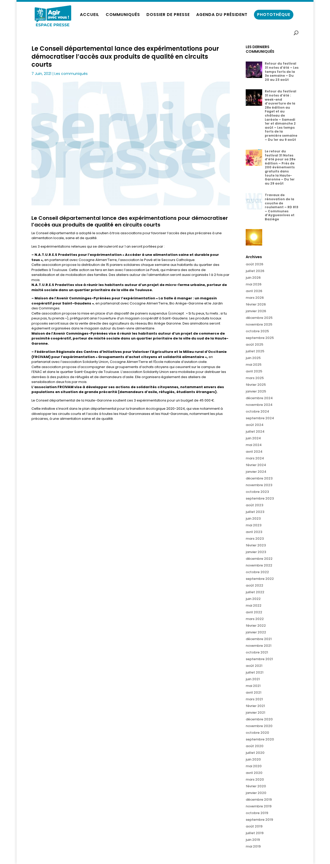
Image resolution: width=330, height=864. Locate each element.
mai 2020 (254, 766)
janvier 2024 (256, 471)
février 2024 (256, 464)
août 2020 (254, 746)
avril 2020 (254, 772)
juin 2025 (253, 357)
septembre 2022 (260, 578)
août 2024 (254, 424)
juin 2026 (253, 277)
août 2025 (254, 344)
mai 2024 (254, 444)
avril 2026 (254, 291)
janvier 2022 (256, 632)
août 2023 (254, 505)
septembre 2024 (260, 418)
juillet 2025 (255, 351)
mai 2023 (253, 525)
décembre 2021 (259, 638)
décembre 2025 (259, 317)
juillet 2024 (255, 431)
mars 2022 (255, 618)
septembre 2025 (260, 337)
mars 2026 (255, 297)
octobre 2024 (257, 411)
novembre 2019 (258, 806)
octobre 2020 (257, 732)
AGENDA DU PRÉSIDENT (222, 15)
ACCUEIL (89, 15)
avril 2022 (254, 612)
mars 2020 (255, 779)
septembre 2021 (259, 659)
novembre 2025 (259, 324)
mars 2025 (255, 378)
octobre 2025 (257, 331)
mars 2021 (254, 699)
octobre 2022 (257, 572)
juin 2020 (253, 759)
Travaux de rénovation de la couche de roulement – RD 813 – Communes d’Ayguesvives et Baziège (281, 207)
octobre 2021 (257, 652)
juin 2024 (253, 438)
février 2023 (256, 545)
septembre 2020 (260, 739)
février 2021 (255, 705)
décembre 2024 (259, 398)
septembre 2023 (260, 498)
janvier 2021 (255, 712)
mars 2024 (255, 458)
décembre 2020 (259, 719)
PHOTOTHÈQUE (273, 15)
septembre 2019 (259, 819)
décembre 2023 (259, 478)
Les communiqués (71, 73)
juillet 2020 (255, 752)
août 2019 (254, 826)
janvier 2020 (256, 792)
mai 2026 (253, 284)
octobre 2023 (257, 491)
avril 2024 (254, 451)
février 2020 (256, 786)
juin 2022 (253, 598)
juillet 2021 (254, 672)
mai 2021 (253, 685)
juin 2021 (253, 679)
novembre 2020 (259, 725)
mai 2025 (253, 364)
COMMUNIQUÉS (123, 15)
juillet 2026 (255, 270)
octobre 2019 (257, 812)
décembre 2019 (259, 799)
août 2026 (254, 264)
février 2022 (256, 625)
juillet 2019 (254, 833)
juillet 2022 (255, 592)
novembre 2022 (259, 565)
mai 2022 (253, 605)
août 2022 (254, 585)
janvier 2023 (256, 551)
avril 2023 (254, 531)
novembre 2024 (259, 404)
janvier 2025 (256, 391)
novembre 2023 (259, 485)
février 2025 (256, 384)
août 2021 (254, 665)
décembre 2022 (259, 558)
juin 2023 (253, 518)
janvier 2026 (256, 311)
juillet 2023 (255, 511)
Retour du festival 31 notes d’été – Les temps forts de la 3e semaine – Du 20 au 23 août (282, 71)
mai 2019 (253, 846)
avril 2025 (254, 371)
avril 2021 (253, 692)
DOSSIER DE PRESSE (168, 15)
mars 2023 (255, 538)
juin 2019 (253, 839)
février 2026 (256, 304)
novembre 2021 (258, 645)
